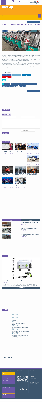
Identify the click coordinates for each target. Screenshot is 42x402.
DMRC (4, 86)
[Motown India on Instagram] (33, 3)
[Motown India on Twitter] (35, 2)
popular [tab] (30, 220)
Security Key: (4, 129)
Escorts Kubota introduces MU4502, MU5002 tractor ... (32, 174)
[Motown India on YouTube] (38, 2)
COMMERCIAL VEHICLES (6, 18)
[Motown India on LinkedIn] (36, 3)
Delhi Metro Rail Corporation (12, 86)
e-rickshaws (13, 83)
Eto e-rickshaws (22, 86)
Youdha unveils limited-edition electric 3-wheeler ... (7, 174)
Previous (33, 21)
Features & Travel (22, 16)
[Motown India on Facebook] (31, 2)
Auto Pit (5, 373)
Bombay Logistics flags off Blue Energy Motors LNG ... (33, 162)
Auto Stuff (16, 16)
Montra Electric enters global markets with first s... (7, 185)
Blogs (12, 18)
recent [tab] (11, 220)
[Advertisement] (21, 11)
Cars (8, 375)
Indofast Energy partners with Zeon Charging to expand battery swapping (20, 336)
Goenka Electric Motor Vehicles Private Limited (27, 83)
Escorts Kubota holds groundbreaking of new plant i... (20, 151)
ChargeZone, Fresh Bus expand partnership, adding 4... (33, 151)
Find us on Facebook (7, 357)
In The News (5, 309)
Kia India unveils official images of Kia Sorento (24, 1)
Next (29, 21)
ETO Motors (7, 83)
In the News (6, 16)
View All (38, 21)
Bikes (8, 378)
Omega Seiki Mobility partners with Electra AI (20, 316)
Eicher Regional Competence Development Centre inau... (20, 185)
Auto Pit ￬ (11, 16)
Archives (4, 394)
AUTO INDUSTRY (30, 16)
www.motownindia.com (21, 382)
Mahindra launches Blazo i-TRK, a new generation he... (20, 174)
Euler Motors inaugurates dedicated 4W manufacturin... (7, 151)
